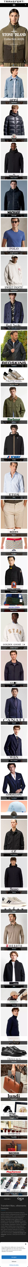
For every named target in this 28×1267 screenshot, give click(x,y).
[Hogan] (14, 904)
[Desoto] (14, 932)
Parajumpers (14, 591)
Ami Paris (14, 102)
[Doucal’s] (14, 1054)
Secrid (14, 1156)
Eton (14, 497)
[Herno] (14, 875)
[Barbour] (14, 405)
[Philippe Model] (14, 377)
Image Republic (14, 1118)
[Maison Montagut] (14, 1026)
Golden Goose (14, 648)
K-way (14, 459)
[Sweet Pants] (14, 273)
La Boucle (14, 1193)
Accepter (14, 1257)
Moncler (14, 140)
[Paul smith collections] (14, 311)
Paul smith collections (14, 328)
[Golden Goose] (14, 631)
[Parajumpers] (14, 574)
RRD (14, 986)
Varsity (14, 1005)
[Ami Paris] (14, 86)
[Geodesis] (14, 1130)
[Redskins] (14, 349)
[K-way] (14, 443)
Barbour (14, 422)
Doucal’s (14, 1061)
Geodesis (14, 1137)
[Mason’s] (14, 518)
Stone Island (14, 177)
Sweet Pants (14, 290)
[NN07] (14, 668)
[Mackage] (14, 198)
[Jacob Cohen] (14, 603)
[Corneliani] (14, 781)
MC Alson (14, 553)
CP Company (14, 854)
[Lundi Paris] (14, 1082)
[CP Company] (14, 838)
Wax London (14, 760)
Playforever (14, 1175)
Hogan (14, 911)
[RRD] (14, 969)
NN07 (14, 685)
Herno (14, 892)
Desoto (14, 948)
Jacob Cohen (14, 610)
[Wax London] (14, 744)
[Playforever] (14, 1167)
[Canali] (14, 706)
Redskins (14, 365)
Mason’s (14, 535)
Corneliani (14, 798)
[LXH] (14, 810)
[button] (25, 1244)
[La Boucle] (14, 1186)
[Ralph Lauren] (14, 236)
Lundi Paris (14, 1099)
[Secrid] (14, 1149)
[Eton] (14, 480)
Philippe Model (14, 384)
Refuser (14, 1261)
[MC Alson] (14, 546)
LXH (14, 817)
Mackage (14, 215)
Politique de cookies (14, 1265)
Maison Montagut (14, 1043)
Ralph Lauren (14, 253)
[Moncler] (14, 123)
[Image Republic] (14, 1111)
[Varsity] (14, 998)
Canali (14, 723)
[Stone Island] (14, 161)
